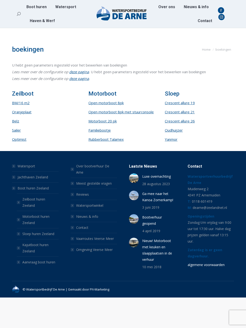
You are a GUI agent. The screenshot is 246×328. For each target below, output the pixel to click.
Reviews (82, 194)
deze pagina (79, 71)
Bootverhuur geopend (152, 220)
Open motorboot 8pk (106, 102)
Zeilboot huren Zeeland (33, 202)
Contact (82, 227)
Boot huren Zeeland (33, 188)
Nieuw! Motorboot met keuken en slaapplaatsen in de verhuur (157, 250)
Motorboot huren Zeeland (35, 219)
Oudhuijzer (174, 130)
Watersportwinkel (89, 205)
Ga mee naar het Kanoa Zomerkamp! (157, 196)
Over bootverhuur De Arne (92, 169)
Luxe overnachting (156, 176)
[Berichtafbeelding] (134, 178)
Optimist (19, 139)
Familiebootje (99, 130)
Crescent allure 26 (180, 121)
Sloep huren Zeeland (38, 233)
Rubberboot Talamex (106, 139)
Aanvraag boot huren (38, 262)
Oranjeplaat (21, 111)
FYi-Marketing (99, 289)
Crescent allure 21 (180, 111)
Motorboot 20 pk (102, 121)
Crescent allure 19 (180, 102)
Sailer (16, 130)
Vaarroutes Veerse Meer (95, 238)
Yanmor (171, 139)
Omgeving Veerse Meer (94, 249)
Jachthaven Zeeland (33, 177)
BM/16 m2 (21, 102)
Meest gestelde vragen (94, 183)
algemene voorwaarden (206, 264)
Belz (15, 121)
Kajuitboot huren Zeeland (35, 248)
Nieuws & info (87, 216)
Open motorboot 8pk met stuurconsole (121, 111)
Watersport (26, 166)
